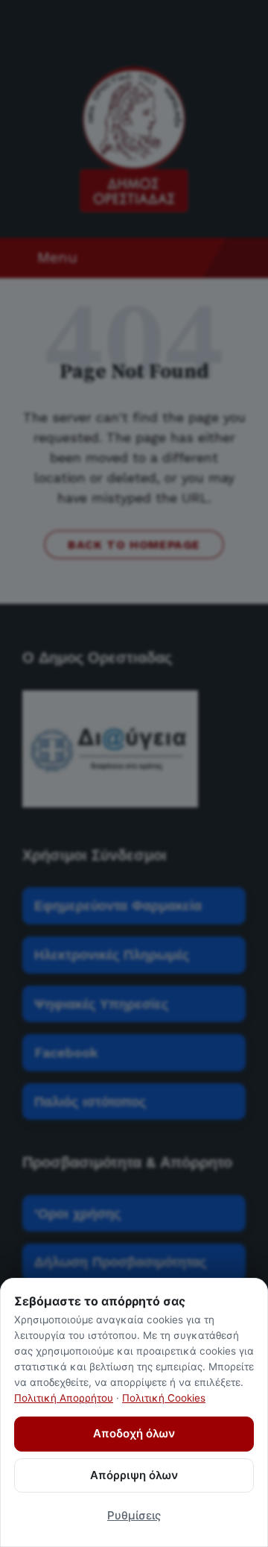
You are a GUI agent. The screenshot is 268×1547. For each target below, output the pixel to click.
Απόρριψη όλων (134, 1475)
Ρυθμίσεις (134, 1515)
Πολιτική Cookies (163, 1398)
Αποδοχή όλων (134, 1433)
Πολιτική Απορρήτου (63, 1398)
